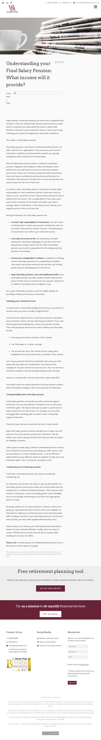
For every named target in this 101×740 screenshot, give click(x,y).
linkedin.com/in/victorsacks (48, 638)
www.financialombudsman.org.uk (82, 713)
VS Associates (12, 9)
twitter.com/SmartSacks (47, 642)
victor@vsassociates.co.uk (87, 3)
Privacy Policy (84, 664)
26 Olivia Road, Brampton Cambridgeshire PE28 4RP (18, 650)
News (16, 554)
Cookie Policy (45, 697)
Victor (55, 552)
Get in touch (50, 614)
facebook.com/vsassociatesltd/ (50, 646)
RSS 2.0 (59, 554)
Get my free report (50, 588)
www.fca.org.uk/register (73, 704)
